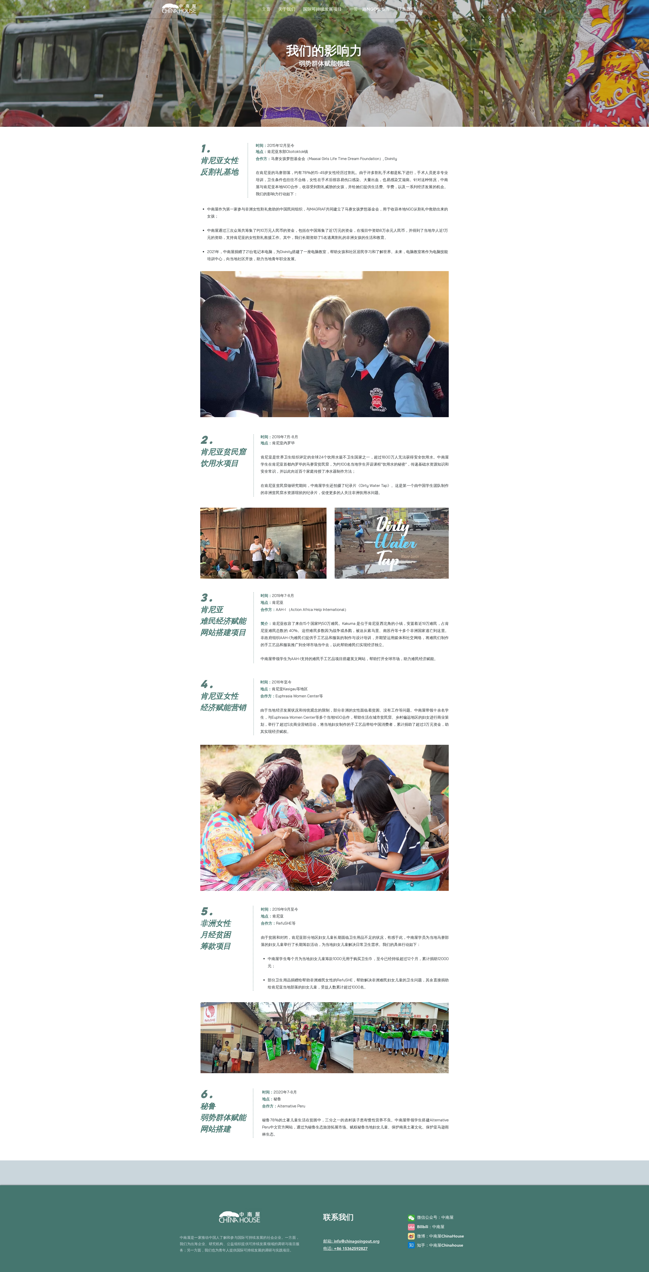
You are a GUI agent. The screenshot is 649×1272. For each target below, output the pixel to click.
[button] (286, 9)
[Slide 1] (318, 409)
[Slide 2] (325, 409)
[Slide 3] (331, 409)
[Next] (441, 344)
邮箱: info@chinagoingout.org (351, 1241)
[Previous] (207, 344)
